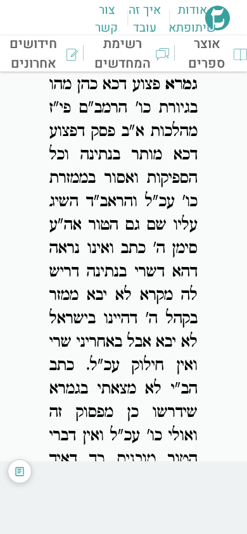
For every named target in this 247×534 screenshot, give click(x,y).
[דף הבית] (217, 26)
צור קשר (106, 19)
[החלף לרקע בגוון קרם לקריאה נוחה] (20, 471)
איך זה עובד (145, 19)
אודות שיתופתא (192, 19)
